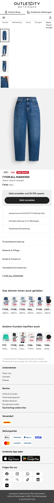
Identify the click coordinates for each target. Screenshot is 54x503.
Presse (5, 380)
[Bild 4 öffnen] (4, 81)
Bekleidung (17, 22)
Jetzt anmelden (27, 200)
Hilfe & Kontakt (9, 394)
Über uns (6, 373)
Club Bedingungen (39, 496)
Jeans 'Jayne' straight (49, 25)
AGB (28, 496)
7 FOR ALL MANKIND (16, 177)
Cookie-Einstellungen (16, 496)
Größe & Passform (11, 259)
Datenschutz (24, 493)
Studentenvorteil (10, 404)
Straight (38, 22)
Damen (5, 22)
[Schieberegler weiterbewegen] (48, 301)
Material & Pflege (10, 250)
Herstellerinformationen (14, 267)
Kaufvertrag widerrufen (14, 407)
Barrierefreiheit (37, 493)
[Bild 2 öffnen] (4, 51)
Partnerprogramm (11, 397)
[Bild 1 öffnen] (4, 35)
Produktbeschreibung (13, 241)
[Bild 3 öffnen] (4, 66)
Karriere (6, 376)
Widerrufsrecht (9, 401)
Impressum (13, 493)
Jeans (28, 22)
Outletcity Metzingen (27, 5)
